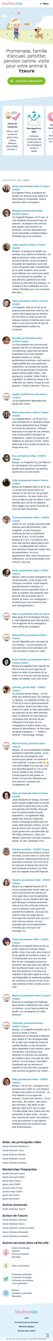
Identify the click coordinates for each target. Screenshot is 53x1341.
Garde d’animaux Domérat (14, 1162)
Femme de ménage (21, 1248)
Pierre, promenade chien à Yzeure (30, 614)
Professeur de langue (22, 1277)
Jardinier (16, 1251)
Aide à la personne (20, 1265)
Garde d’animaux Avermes (14, 1219)
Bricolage (16, 1257)
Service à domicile (20, 1254)
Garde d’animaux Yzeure (13, 1209)
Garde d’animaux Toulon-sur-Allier (18, 1228)
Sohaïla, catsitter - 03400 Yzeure (30, 849)
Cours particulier (19, 1283)
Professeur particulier (22, 1274)
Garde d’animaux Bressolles (15, 1232)
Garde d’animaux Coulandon (15, 1236)
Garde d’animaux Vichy (13, 1150)
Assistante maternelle (22, 1293)
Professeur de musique (22, 1280)
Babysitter (16, 1296)
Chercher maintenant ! (29, 81)
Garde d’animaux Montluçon (15, 1146)
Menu (45, 3)
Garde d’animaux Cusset (13, 1158)
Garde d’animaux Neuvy (13, 1224)
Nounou (15, 1290)
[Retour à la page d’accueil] (12, 4)
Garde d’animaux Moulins (14, 1154)
